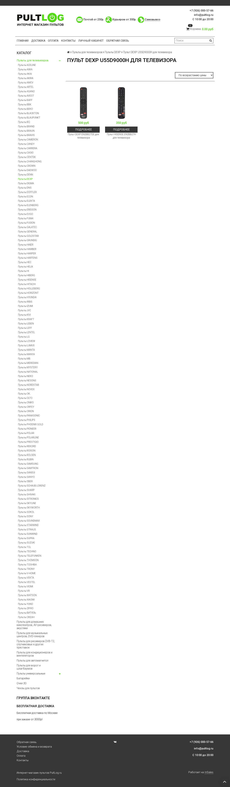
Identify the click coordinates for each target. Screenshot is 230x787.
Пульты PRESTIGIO (28, 442)
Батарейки (23, 678)
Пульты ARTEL (26, 87)
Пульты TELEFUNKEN (29, 555)
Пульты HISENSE (27, 279)
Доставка (38, 40)
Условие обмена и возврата (34, 746)
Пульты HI (23, 271)
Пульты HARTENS (27, 257)
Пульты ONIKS (26, 402)
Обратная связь (117, 40)
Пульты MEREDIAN (28, 363)
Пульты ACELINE (27, 65)
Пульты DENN (25, 174)
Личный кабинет (91, 40)
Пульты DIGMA (26, 183)
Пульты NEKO (25, 376)
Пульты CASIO (26, 152)
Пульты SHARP (26, 490)
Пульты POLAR (26, 433)
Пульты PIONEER (27, 428)
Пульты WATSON (27, 595)
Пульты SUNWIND (27, 534)
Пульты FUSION (26, 222)
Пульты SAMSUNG (28, 463)
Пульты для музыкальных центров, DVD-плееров (32, 634)
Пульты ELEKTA (26, 201)
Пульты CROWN (26, 165)
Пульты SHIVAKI (26, 494)
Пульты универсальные (31, 673)
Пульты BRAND (26, 126)
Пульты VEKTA (26, 577)
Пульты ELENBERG (28, 205)
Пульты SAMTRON (28, 468)
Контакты (68, 40)
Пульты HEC (24, 262)
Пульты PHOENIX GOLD (30, 424)
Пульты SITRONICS (28, 498)
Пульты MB (24, 358)
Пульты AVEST (26, 95)
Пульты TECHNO (27, 551)
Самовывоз (152, 19)
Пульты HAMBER (27, 249)
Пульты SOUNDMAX (29, 520)
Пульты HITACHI (27, 284)
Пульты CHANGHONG (30, 161)
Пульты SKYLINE (27, 503)
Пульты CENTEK (27, 157)
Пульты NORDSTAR (28, 385)
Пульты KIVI (24, 314)
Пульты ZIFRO (25, 608)
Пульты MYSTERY (28, 367)
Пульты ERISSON (27, 209)
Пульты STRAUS (27, 529)
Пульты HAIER (25, 244)
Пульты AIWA (25, 69)
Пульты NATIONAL (28, 371)
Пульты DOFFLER (27, 192)
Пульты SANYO (26, 477)
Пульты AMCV (25, 82)
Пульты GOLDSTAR (28, 236)
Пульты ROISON (26, 450)
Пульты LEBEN (26, 323)
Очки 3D (21, 683)
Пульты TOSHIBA (27, 564)
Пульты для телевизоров (32, 60)
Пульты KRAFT (26, 319)
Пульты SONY (25, 516)
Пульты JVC (24, 310)
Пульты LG (24, 336)
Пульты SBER (25, 481)
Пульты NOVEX (26, 389)
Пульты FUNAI (25, 218)
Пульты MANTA (26, 350)
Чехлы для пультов (28, 688)
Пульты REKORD (27, 446)
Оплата (53, 40)
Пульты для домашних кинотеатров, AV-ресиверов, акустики (34, 625)
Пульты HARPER (27, 253)
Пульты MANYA (26, 354)
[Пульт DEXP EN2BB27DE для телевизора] (83, 103)
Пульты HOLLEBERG (29, 288)
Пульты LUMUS (26, 345)
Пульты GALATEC (27, 227)
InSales (209, 772)
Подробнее (83, 129)
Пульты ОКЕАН (26, 617)
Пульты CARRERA (27, 148)
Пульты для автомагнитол (32, 660)
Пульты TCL (24, 547)
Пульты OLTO (25, 398)
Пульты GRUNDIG (27, 240)
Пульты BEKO (25, 109)
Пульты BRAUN (26, 130)
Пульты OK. (24, 393)
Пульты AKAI (25, 73)
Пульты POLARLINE (28, 437)
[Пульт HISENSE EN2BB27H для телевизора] (121, 103)
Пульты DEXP (25, 179)
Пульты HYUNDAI (27, 297)
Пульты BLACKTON (28, 113)
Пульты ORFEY (26, 406)
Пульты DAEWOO (27, 170)
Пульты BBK (24, 104)
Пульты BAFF (25, 100)
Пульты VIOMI (25, 586)
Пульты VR (24, 590)
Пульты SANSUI (26, 472)
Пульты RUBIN (26, 459)
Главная (23, 40)
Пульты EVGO (25, 214)
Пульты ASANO (26, 91)
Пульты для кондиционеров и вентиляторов (34, 654)
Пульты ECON (25, 196)
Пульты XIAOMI (26, 599)
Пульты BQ (24, 122)
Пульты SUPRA (26, 538)
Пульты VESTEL (26, 582)
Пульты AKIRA (25, 78)
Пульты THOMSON (28, 560)
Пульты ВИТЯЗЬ (27, 612)
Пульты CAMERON (28, 139)
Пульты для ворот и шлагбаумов (29, 667)
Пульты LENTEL (26, 332)
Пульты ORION (26, 411)
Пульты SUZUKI (26, 542)
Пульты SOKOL (26, 512)
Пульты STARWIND (28, 525)
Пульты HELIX (25, 266)
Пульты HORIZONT (28, 293)
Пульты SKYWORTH (29, 507)
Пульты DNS (24, 187)
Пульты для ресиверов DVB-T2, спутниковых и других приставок (36, 644)
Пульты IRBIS (25, 301)
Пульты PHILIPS (26, 420)
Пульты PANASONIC (29, 415)
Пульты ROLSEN (27, 455)
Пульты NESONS (27, 380)
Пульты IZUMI (25, 306)
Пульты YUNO (25, 604)
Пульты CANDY (26, 144)
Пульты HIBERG (26, 275)
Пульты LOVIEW (26, 341)
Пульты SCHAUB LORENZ (31, 485)
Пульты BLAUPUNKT (29, 117)
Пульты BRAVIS (26, 135)
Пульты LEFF (25, 328)
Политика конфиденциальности (36, 779)
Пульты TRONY (26, 569)
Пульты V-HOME (27, 573)
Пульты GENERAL (27, 231)
